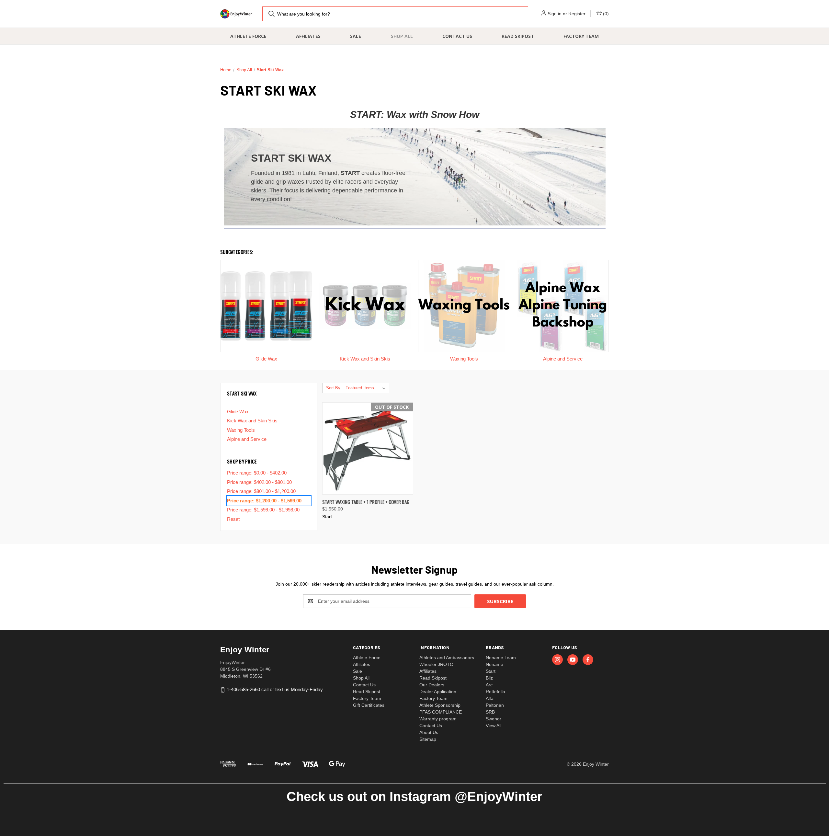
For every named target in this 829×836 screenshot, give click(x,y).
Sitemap (427, 739)
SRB (490, 712)
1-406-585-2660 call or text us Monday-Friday (275, 689)
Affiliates (308, 36)
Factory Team (581, 36)
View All (493, 725)
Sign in (555, 13)
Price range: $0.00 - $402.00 (257, 472)
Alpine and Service (247, 439)
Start (490, 671)
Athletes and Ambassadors (446, 657)
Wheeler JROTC (436, 664)
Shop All (402, 36)
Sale (355, 36)
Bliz (489, 678)
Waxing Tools (241, 430)
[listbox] (367, 388)
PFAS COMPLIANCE (440, 712)
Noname (494, 664)
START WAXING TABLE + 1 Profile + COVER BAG (366, 501)
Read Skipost (518, 36)
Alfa (490, 698)
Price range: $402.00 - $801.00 (259, 482)
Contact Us (457, 36)
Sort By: (334, 387)
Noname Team (501, 657)
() (605, 13)
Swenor (493, 718)
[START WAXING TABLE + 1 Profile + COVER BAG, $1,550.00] (368, 448)
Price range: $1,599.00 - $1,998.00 (263, 509)
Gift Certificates (368, 705)
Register (576, 13)
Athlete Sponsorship (439, 705)
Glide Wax (238, 411)
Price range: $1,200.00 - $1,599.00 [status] (264, 500)
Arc (489, 684)
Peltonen (495, 705)
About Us (428, 732)
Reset (233, 519)
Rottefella (495, 691)
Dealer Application (437, 691)
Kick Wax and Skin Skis (252, 420)
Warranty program (438, 718)
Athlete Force (248, 36)
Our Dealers (431, 684)
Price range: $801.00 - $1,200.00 (261, 491)
